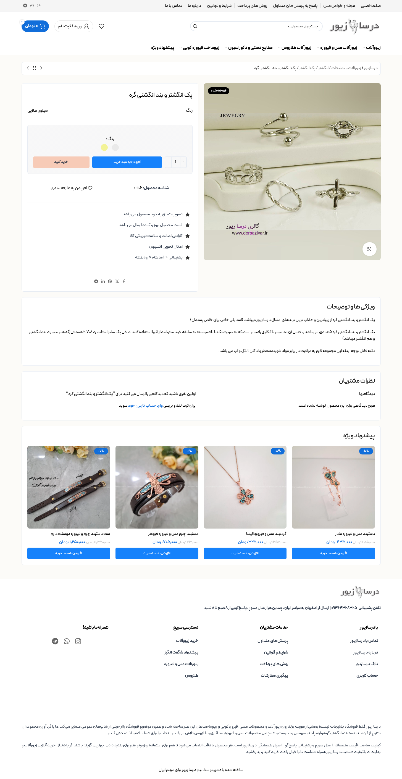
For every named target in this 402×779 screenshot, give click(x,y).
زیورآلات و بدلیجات (346, 68)
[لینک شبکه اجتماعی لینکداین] (103, 282)
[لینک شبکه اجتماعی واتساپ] (32, 6)
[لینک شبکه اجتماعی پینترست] (110, 282)
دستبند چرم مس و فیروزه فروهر (173, 534)
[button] (333, 553)
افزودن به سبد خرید (127, 162)
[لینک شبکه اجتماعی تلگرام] (25, 6)
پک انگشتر (307, 68)
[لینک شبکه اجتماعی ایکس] (117, 282)
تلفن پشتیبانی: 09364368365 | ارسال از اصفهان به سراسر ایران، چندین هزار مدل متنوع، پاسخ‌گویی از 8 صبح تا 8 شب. (292, 608)
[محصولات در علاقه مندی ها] (101, 26)
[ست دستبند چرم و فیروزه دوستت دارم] (68, 487)
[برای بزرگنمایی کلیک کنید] (369, 249)
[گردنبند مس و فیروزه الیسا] (245, 487)
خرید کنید (61, 162)
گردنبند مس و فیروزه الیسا (266, 534)
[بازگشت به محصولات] (34, 68)
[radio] (115, 147)
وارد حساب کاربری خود (145, 405)
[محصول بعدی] (28, 68)
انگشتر (323, 68)
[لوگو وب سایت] (354, 26)
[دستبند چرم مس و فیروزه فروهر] (156, 487)
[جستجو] (195, 26)
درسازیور (371, 68)
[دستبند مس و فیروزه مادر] (333, 487)
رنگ (110, 139)
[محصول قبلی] (41, 68)
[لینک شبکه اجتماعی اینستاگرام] (38, 6)
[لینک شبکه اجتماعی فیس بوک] (124, 282)
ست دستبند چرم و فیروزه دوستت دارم (80, 534)
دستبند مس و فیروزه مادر (355, 534)
